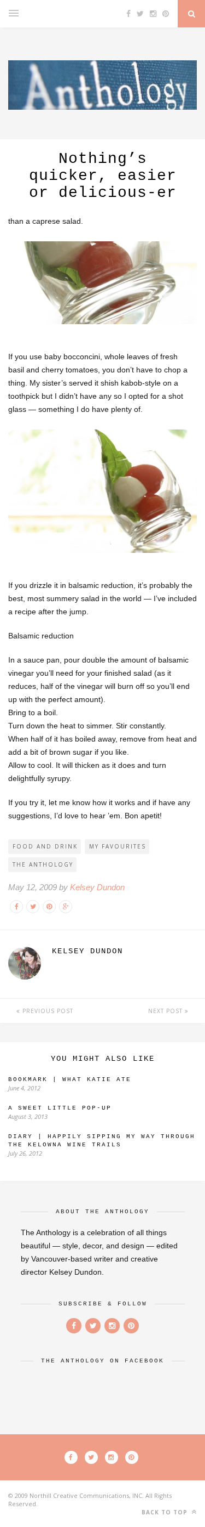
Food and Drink (45, 846)
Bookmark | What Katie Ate (69, 1079)
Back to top (166, 1512)
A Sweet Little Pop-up (60, 1108)
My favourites (117, 846)
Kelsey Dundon (97, 887)
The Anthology (43, 864)
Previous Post (46, 1011)
